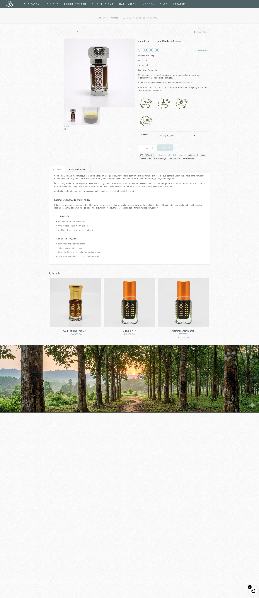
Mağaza (114, 17)
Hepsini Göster (201, 32)
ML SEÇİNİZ (145, 134)
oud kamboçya (160, 159)
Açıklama (57, 169)
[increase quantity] (152, 148)
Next (66, 129)
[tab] (57, 169)
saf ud (203, 155)
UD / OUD (127, 17)
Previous (68, 126)
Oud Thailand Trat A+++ (75, 330)
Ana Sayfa (102, 17)
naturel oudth (188, 159)
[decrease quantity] (141, 148)
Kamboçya (188, 82)
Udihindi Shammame (183, 330)
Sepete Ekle (165, 147)
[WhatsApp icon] (127, 403)
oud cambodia (145, 159)
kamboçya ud (174, 159)
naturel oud (193, 155)
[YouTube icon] (132, 403)
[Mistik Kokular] (10, 4)
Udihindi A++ (129, 330)
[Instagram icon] (130, 403)
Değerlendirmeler (77, 169)
